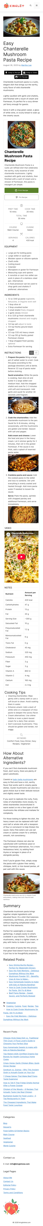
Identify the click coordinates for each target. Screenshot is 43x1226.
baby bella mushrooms (23, 779)
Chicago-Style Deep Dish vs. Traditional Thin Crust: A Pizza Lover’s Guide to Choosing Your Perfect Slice (20, 1041)
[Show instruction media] (31, 353)
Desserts (7, 1127)
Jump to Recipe (13, 72)
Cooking (9, 1006)
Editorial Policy (9, 1185)
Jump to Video (31, 72)
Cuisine (18, 1006)
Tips (36, 1006)
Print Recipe (22, 77)
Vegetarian (11, 1003)
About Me (7, 1178)
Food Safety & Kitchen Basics (16, 1131)
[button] (31, 5)
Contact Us (8, 1181)
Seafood (7, 1138)
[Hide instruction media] (36, 353)
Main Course (8, 1134)
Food (24, 1006)
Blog (5, 1123)
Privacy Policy (9, 1189)
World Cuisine (9, 1146)
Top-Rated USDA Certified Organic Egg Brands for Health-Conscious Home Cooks (20, 1057)
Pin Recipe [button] (22, 197)
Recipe (31, 1006)
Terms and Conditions (13, 1193)
